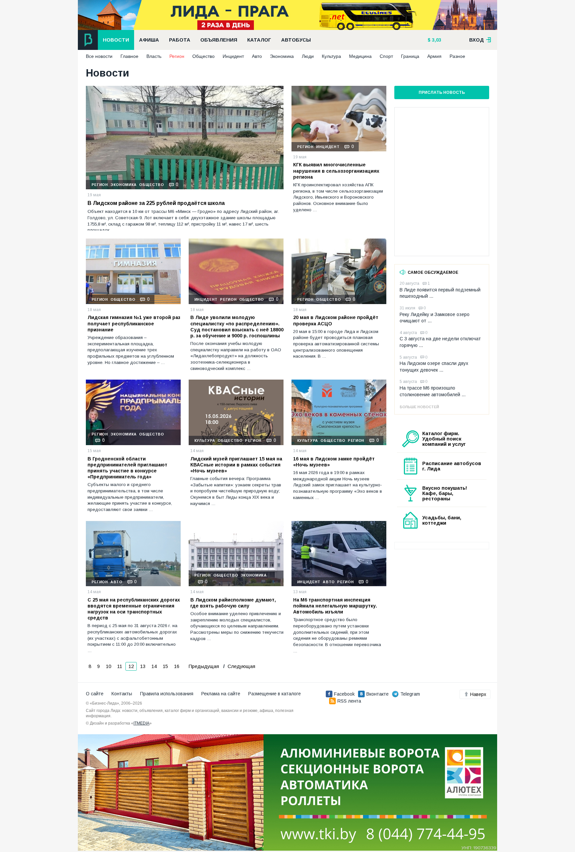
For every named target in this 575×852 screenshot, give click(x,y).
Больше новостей (419, 407)
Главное (129, 56)
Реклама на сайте (220, 693)
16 (176, 666)
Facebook (344, 694)
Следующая (240, 666)
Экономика (282, 56)
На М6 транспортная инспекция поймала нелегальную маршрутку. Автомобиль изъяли (335, 605)
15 (165, 666)
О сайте (94, 693)
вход (477, 40)
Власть (153, 56)
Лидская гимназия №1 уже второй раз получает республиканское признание (134, 323)
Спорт (386, 56)
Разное (457, 56)
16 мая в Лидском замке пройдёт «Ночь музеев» (334, 461)
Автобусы (296, 40)
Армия (434, 56)
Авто (257, 56)
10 (108, 666)
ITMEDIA (141, 723)
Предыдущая (204, 666)
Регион (176, 56)
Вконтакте (377, 694)
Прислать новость (442, 92)
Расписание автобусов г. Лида (451, 466)
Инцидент (233, 56)
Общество (203, 56)
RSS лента (349, 701)
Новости (116, 40)
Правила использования (166, 693)
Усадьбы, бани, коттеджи (441, 520)
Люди (308, 56)
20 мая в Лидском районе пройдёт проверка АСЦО (335, 320)
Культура (331, 56)
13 (142, 666)
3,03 (436, 40)
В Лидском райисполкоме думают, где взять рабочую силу (233, 602)
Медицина (360, 56)
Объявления (218, 40)
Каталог (259, 40)
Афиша (149, 40)
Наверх (478, 694)
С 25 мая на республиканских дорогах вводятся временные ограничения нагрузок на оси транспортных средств (134, 609)
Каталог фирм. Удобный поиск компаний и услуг (444, 439)
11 (119, 666)
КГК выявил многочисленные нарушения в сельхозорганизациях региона (336, 170)
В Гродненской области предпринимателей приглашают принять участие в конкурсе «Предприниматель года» (127, 468)
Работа (179, 40)
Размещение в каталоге (274, 693)
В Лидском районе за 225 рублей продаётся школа (156, 203)
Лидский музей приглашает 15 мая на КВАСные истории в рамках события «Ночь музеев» (236, 464)
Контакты (121, 693)
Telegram (410, 694)
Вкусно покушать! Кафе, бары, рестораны (444, 493)
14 (154, 666)
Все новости (99, 56)
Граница (410, 56)
